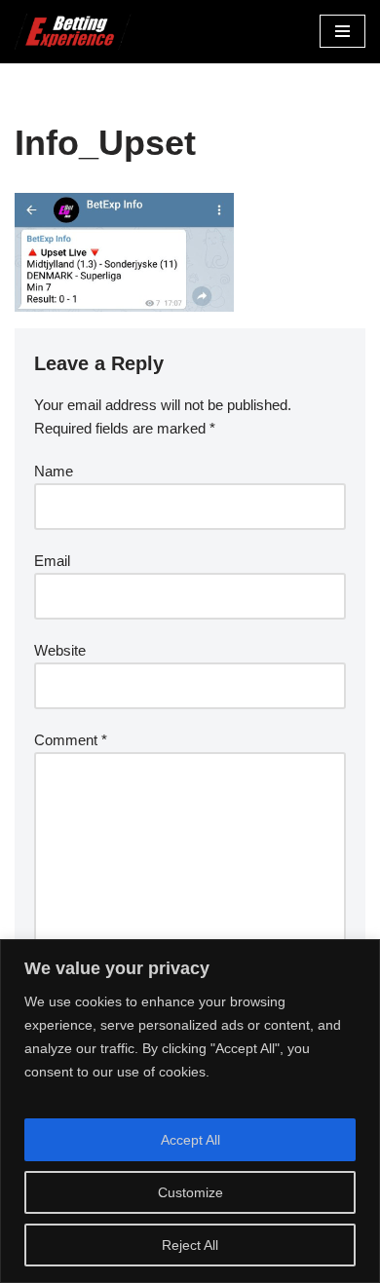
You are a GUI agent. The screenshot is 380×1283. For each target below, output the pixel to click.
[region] (190, 1111)
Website (60, 650)
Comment (70, 740)
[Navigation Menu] (342, 31)
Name (53, 471)
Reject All (190, 1245)
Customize (190, 1192)
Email (52, 560)
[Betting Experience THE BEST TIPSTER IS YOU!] (73, 32)
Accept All (190, 1140)
